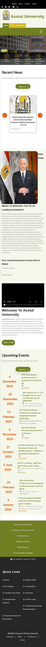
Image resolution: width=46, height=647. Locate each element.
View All (22, 87)
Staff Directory (23, 547)
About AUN (8, 342)
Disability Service (23, 541)
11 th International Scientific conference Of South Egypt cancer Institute (29, 501)
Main (6, 25)
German (27, 4)
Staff (12, 25)
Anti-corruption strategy (23, 553)
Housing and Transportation (23, 530)
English (14, 4)
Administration (23, 536)
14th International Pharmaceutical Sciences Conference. (31, 430)
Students (21, 25)
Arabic (21, 4)
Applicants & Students (23, 524)
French (34, 4)
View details (25, 388)
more (4, 50)
